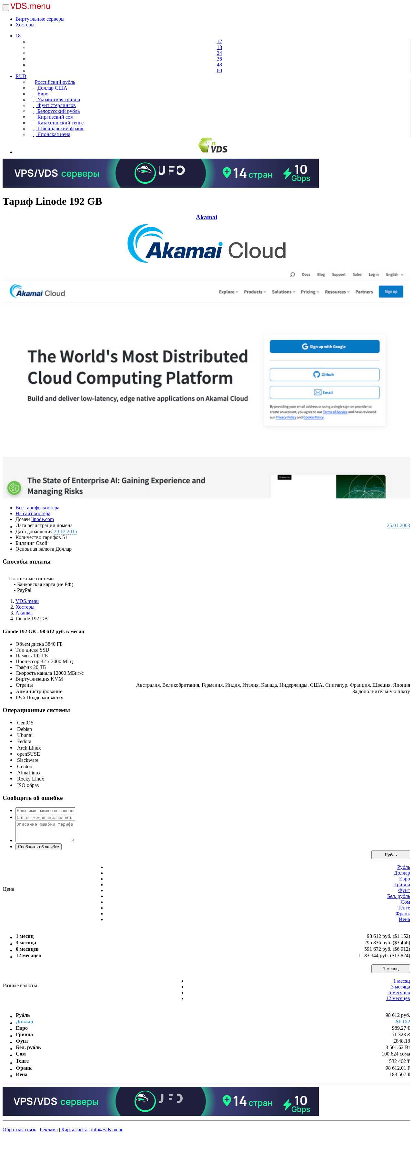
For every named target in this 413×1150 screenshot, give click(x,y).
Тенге (404, 907)
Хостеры (25, 24)
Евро (42, 93)
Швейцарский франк (60, 128)
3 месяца (400, 986)
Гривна (402, 884)
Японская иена (53, 134)
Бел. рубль (398, 896)
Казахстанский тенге (60, 122)
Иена (404, 919)
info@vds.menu (107, 1129)
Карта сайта (74, 1129)
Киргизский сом (55, 117)
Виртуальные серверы (40, 19)
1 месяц (390, 968)
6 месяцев (399, 992)
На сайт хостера (32, 513)
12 (219, 41)
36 (219, 59)
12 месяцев (398, 998)
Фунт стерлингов (56, 105)
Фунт (404, 890)
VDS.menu (27, 601)
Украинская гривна (58, 99)
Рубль (391, 854)
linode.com (42, 519)
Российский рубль (55, 82)
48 (219, 64)
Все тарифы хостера (37, 507)
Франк (403, 913)
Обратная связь (19, 1129)
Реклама (49, 1129)
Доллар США (51, 88)
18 (18, 35)
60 (219, 70)
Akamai (206, 217)
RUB (20, 76)
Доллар (402, 873)
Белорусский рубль (58, 111)
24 (219, 53)
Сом (405, 902)
